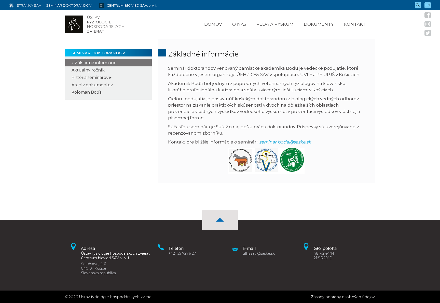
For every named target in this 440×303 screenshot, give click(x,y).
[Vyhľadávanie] (418, 5)
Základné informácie (96, 62)
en (427, 5)
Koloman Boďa (87, 92)
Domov (213, 24)
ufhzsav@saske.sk (259, 253)
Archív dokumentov (92, 84)
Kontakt (355, 24)
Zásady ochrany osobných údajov (343, 296)
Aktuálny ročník (88, 70)
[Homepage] (74, 24)
